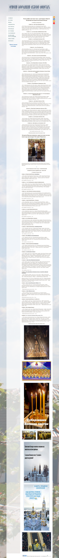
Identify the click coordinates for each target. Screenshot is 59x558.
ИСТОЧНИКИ (11, 31)
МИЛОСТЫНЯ (11, 38)
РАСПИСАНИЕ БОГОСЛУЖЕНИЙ (12, 36)
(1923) (33, 282)
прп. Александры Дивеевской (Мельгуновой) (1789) (34, 315)
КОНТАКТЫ (10, 40)
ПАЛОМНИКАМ (11, 33)
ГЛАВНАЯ (10, 18)
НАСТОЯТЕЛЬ (11, 26)
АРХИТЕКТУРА (11, 24)
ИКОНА (9, 22)
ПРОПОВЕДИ (11, 28)
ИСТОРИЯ (10, 20)
